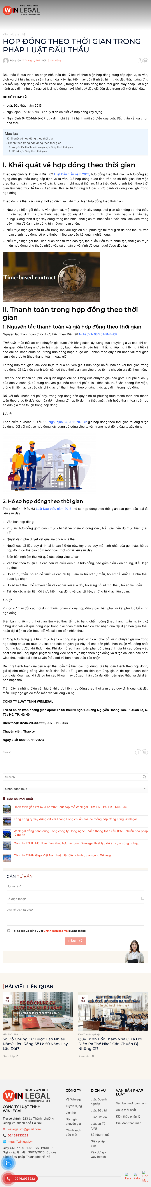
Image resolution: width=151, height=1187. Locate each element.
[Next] (143, 1022)
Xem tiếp (9, 1056)
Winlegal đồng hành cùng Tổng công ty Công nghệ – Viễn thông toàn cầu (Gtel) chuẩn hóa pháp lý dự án (81, 832)
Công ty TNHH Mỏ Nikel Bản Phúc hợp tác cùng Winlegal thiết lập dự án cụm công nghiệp (76, 843)
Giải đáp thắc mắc (128, 1123)
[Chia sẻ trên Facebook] (140, 60)
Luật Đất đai (99, 1117)
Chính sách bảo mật (56, 930)
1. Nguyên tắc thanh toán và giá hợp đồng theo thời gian (41, 147)
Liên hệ (71, 1112)
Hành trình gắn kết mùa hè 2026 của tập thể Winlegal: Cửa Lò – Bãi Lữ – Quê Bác (70, 807)
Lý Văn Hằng (54, 60)
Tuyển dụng (74, 1106)
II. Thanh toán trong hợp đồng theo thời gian (33, 142)
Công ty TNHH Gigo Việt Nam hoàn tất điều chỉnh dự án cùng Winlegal (63, 855)
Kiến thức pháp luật (14, 34)
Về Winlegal (74, 1099)
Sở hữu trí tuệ (100, 1134)
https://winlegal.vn (20, 1141)
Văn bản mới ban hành (131, 1103)
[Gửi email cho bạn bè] (145, 60)
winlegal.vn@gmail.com (24, 1129)
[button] (146, 10)
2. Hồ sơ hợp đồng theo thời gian (28, 151)
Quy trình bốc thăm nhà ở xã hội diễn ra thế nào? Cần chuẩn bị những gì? (110, 1044)
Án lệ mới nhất (126, 1110)
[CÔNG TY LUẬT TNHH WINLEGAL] (21, 10)
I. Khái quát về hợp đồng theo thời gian (29, 138)
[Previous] (7, 1022)
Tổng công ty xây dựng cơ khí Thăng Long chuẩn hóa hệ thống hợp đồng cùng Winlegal (75, 819)
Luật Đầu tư (99, 1110)
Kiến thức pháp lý (128, 1116)
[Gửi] (144, 776)
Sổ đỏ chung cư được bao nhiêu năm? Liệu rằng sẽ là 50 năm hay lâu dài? (35, 1044)
